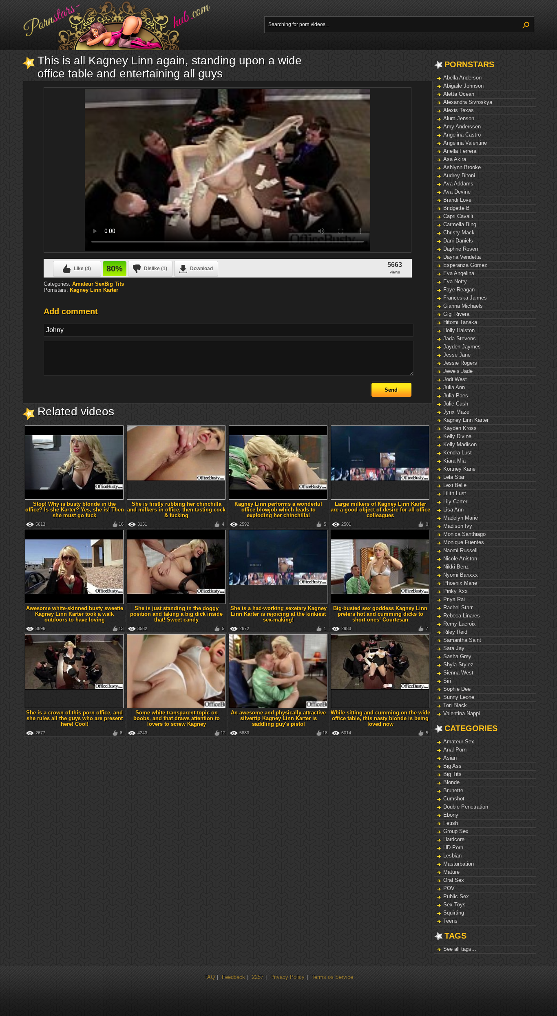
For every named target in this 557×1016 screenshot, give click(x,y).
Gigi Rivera (456, 314)
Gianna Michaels (463, 306)
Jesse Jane (457, 355)
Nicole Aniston (460, 558)
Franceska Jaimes (465, 298)
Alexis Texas (458, 110)
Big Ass (452, 766)
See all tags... (459, 949)
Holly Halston (459, 330)
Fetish (450, 823)
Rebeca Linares (461, 616)
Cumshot (453, 799)
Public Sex (456, 896)
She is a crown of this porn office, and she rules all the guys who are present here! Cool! (74, 718)
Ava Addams (458, 184)
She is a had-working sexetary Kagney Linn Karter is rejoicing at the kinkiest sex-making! (278, 614)
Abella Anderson (462, 78)
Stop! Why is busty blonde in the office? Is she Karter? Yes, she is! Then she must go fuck (74, 509)
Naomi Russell (460, 550)
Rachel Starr (458, 607)
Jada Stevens (459, 338)
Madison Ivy (457, 526)
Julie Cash (455, 404)
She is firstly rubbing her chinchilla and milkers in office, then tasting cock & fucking (176, 509)
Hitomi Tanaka (460, 322)
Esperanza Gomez (465, 265)
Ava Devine (457, 192)
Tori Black (455, 705)
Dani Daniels (458, 241)
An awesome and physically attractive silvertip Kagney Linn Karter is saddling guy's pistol (278, 718)
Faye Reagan (459, 290)
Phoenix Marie (460, 583)
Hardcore (453, 839)
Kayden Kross (460, 428)
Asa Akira (454, 159)
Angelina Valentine (465, 143)
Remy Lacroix (459, 624)
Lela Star (453, 477)
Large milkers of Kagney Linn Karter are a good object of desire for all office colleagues (380, 509)
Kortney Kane (459, 469)
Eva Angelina (458, 273)
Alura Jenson (458, 118)
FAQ (209, 977)
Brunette (453, 790)
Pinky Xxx (455, 591)
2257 (257, 977)
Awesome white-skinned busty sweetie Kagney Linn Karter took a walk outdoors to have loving (74, 614)
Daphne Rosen (460, 249)
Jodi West (455, 379)
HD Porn (453, 847)
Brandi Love (457, 200)
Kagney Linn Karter (465, 420)
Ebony (450, 815)
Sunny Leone (458, 697)
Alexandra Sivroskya (467, 102)
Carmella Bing (459, 224)
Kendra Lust (457, 453)
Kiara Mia (454, 461)
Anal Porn (454, 750)
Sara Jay (453, 648)
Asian (450, 758)
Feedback (233, 977)
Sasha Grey (457, 656)
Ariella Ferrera (459, 151)
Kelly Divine (457, 436)
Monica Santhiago (464, 534)
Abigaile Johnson (463, 86)
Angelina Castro (462, 135)
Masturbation (458, 864)
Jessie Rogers (460, 363)
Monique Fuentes (463, 542)
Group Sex (456, 831)
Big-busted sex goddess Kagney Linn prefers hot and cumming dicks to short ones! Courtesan (380, 614)
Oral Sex (453, 880)
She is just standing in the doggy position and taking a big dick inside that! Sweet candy (176, 614)
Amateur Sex (458, 741)
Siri (447, 681)
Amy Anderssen (462, 126)
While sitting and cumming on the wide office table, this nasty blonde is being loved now (380, 718)
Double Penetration (465, 807)
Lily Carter (455, 501)
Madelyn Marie (460, 518)
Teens (450, 921)
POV (449, 888)
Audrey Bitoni (459, 175)
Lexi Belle (454, 485)
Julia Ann (454, 387)
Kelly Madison (460, 444)
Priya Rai (454, 599)
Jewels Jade (458, 371)
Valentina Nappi (461, 713)
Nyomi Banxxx (460, 575)
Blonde (451, 782)
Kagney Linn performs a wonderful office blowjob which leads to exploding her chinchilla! (278, 509)
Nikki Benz (456, 567)
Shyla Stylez (458, 664)
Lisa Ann (453, 510)
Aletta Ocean (458, 94)
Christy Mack (459, 232)
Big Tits (452, 774)
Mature (451, 872)
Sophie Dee (457, 689)
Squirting (453, 913)
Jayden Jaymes (462, 347)
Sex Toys (454, 904)
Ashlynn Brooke (462, 167)
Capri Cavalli (458, 216)
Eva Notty (455, 281)
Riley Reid (455, 632)
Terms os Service (332, 977)
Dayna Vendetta (462, 257)
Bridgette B (456, 208)
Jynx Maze (456, 412)
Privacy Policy (287, 977)
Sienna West (458, 673)
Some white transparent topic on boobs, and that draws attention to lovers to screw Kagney (176, 718)
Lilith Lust (454, 493)
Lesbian (452, 856)
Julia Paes (455, 395)
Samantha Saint (462, 640)
